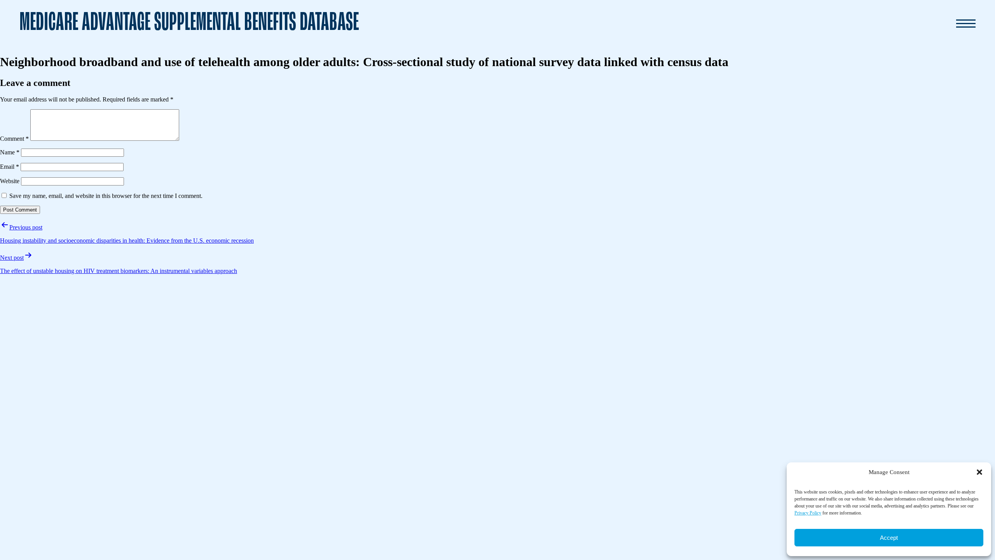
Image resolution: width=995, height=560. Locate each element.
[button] (979, 472)
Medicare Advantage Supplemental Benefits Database (189, 23)
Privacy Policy (807, 513)
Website (9, 181)
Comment (14, 138)
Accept (889, 537)
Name (9, 152)
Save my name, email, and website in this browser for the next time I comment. (105, 195)
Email (9, 166)
